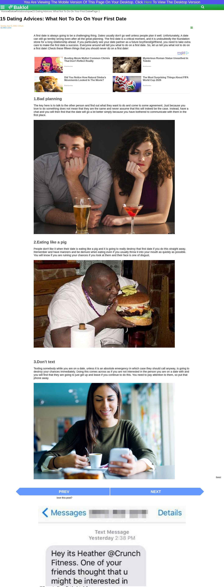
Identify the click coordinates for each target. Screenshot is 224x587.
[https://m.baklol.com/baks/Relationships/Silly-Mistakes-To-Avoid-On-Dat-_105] (191, 28)
